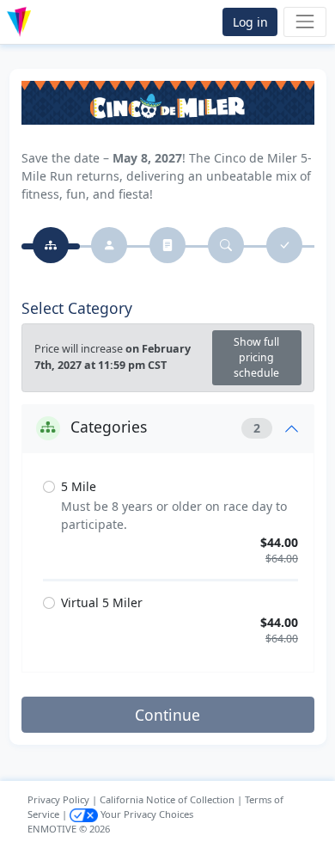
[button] (55, 22)
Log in (250, 22)
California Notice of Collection (167, 799)
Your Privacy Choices (145, 814)
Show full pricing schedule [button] (256, 358)
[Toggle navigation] (304, 22)
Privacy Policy (58, 799)
